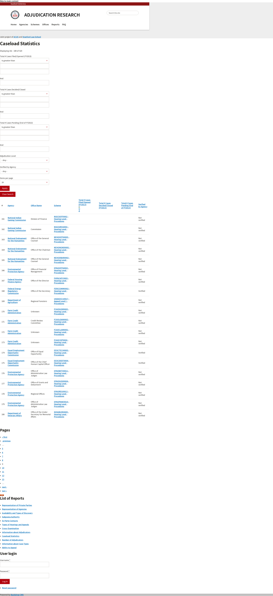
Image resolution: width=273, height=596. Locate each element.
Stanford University (18, 4)
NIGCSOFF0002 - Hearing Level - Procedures (61, 219)
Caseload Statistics (10, 536)
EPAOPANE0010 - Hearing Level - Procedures (61, 404)
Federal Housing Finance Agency (15, 280)
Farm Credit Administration (14, 311)
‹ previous (6, 441)
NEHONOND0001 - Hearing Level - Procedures (62, 249)
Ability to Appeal (9, 547)
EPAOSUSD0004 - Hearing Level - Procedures (61, 383)
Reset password (9, 588)
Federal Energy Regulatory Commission (14, 291)
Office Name (36, 205)
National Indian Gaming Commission (17, 218)
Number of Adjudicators (12, 540)
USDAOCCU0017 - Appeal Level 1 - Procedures (61, 301)
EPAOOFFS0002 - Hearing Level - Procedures (61, 270)
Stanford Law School (32, 37)
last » (4, 491)
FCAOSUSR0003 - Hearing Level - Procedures (61, 311)
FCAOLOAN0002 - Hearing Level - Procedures (61, 321)
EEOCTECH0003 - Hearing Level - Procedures (61, 352)
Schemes (35, 24)
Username (5, 560)
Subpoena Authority (11, 517)
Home (14, 24)
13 (3, 479)
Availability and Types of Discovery (17, 513)
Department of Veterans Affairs (15, 414)
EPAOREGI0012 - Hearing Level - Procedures (61, 393)
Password (4, 571)
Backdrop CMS (17, 594)
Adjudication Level (8, 156)
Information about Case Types (15, 543)
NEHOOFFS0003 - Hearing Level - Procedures (61, 239)
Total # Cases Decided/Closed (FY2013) (106, 205)
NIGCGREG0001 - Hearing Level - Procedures (61, 229)
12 (3, 475)
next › (4, 487)
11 (3, 471)
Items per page (6, 178)
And (1, 78)
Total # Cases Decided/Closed (12, 89)
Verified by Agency (8, 167)
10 (3, 468)
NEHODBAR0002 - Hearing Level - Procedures (62, 260)
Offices (45, 24)
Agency (11, 205)
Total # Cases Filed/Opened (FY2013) (15, 56)
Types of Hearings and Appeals (15, 524)
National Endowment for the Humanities (17, 239)
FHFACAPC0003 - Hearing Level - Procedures (61, 280)
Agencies (23, 24)
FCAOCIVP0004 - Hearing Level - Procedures (61, 342)
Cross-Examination (10, 528)
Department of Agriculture (14, 301)
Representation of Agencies (14, 509)
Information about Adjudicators (16, 532)
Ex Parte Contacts (10, 520)
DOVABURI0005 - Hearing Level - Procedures (61, 414)
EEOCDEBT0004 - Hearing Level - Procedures (61, 363)
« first (4, 437)
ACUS (16, 37)
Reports (55, 24)
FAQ (64, 24)
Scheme (57, 205)
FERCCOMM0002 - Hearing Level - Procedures (62, 291)
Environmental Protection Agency (16, 270)
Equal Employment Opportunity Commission (16, 352)
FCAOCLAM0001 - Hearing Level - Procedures (61, 332)
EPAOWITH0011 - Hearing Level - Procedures (61, 373)
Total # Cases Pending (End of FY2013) (16, 123)
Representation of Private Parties (17, 505)
